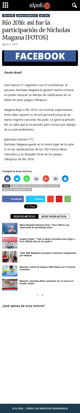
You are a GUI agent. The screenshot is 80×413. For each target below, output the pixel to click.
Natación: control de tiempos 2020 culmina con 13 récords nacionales (47, 268)
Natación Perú (51, 186)
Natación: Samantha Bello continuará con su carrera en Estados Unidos (46, 282)
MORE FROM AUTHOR (53, 216)
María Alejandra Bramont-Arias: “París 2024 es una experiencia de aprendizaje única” (44, 226)
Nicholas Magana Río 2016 (17, 189)
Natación (8, 15)
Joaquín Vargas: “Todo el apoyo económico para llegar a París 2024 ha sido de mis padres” (47, 240)
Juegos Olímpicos (27, 15)
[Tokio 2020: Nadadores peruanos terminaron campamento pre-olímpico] (9, 256)
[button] (73, 5)
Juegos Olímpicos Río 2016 (26, 186)
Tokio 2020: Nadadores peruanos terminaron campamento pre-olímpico (48, 254)
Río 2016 (44, 15)
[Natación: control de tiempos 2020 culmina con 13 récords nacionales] (9, 270)
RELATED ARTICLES (24, 216)
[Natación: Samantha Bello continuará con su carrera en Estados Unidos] (9, 284)
